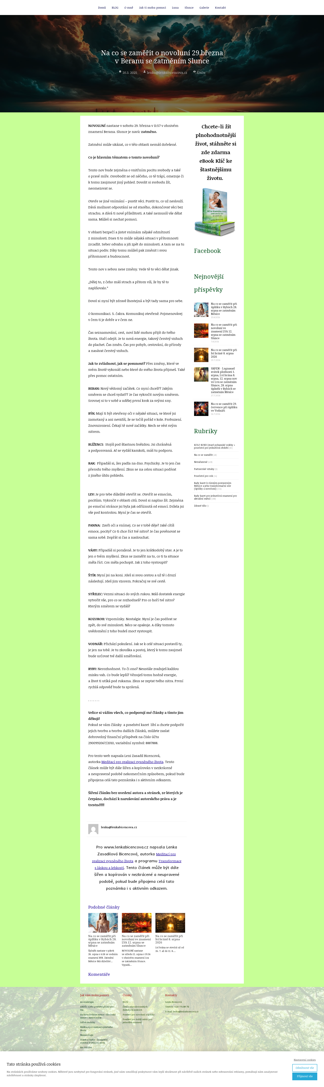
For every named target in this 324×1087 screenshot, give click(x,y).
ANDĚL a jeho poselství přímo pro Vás (97, 1008)
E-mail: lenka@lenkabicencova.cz (181, 1011)
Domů (102, 7)
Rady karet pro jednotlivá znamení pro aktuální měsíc (215, 497)
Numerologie (86, 1034)
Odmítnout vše (305, 1068)
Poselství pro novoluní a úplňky (138, 1014)
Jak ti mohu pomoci (152, 7)
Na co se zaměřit (203, 454)
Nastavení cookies (305, 1059)
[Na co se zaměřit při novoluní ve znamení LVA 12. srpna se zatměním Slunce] (137, 923)
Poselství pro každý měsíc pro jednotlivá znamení (137, 1021)
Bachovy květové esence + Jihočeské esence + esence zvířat (97, 1016)
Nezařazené (200, 461)
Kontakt (220, 7)
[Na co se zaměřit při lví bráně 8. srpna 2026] (170, 923)
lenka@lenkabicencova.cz (167, 72)
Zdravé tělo (200, 505)
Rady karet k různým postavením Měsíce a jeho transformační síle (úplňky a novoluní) (212, 485)
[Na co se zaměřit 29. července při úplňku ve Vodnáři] (201, 409)
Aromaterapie (87, 1001)
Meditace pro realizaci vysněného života (96, 1029)
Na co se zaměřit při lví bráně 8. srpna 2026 (169, 939)
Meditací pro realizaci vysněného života (132, 761)
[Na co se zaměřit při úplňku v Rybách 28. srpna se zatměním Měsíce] (103, 923)
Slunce (189, 7)
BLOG (115, 7)
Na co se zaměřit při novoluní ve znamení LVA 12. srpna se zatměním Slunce (136, 941)
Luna (175, 7)
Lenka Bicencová (173, 1001)
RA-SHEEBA (86, 1047)
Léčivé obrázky (87, 1022)
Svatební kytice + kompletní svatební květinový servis (94, 1041)
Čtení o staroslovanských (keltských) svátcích (135, 1008)
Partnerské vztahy (204, 469)
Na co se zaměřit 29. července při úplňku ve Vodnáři (224, 407)
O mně (128, 7)
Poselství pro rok (203, 475)
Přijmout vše (305, 1076)
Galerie (204, 7)
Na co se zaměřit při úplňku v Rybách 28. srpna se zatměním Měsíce (102, 941)
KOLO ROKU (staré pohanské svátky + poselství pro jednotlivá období (214, 446)
